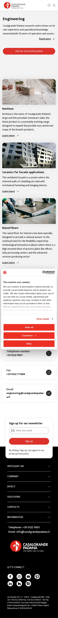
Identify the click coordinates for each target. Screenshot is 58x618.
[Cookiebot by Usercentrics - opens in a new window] (42, 272)
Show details (42, 319)
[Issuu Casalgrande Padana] (28, 584)
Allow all (29, 327)
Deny (29, 343)
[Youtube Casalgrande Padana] (28, 576)
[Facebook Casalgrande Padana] (10, 576)
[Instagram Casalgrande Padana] (19, 576)
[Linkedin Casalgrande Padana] (10, 584)
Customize (27, 335)
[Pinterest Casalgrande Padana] (37, 576)
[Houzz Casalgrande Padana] (19, 584)
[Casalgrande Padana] (14, 5)
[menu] (54, 5)
